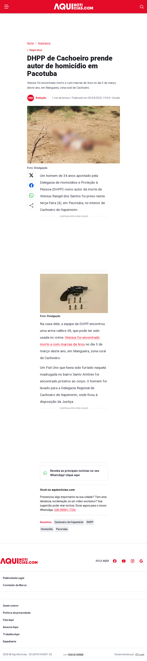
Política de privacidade (16, 612)
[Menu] (6, 6)
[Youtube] (124, 561)
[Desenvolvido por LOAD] (139, 654)
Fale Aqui (8, 620)
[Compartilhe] (31, 205)
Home (30, 43)
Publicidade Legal (13, 578)
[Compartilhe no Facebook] (31, 185)
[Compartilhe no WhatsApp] (31, 195)
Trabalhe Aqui (11, 634)
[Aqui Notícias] (73, 6)
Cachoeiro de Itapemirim (68, 522)
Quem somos (10, 605)
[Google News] (141, 561)
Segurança (44, 43)
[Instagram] (133, 561)
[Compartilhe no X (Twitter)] (31, 175)
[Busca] (141, 6)
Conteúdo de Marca (15, 585)
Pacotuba (62, 529)
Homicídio (47, 529)
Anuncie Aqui (10, 627)
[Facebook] (115, 561)
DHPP (90, 522)
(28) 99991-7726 (65, 510)
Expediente (9, 641)
